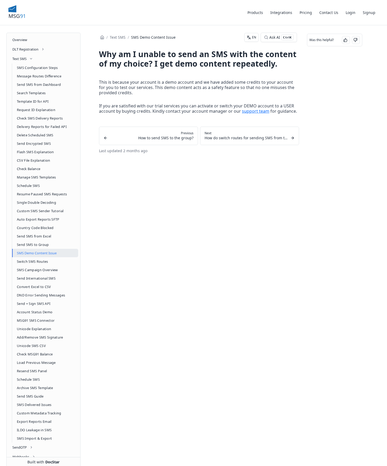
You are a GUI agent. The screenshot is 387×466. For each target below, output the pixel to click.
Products (255, 12)
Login (350, 12)
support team (255, 111)
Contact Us (328, 12)
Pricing (306, 12)
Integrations (281, 12)
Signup (369, 12)
